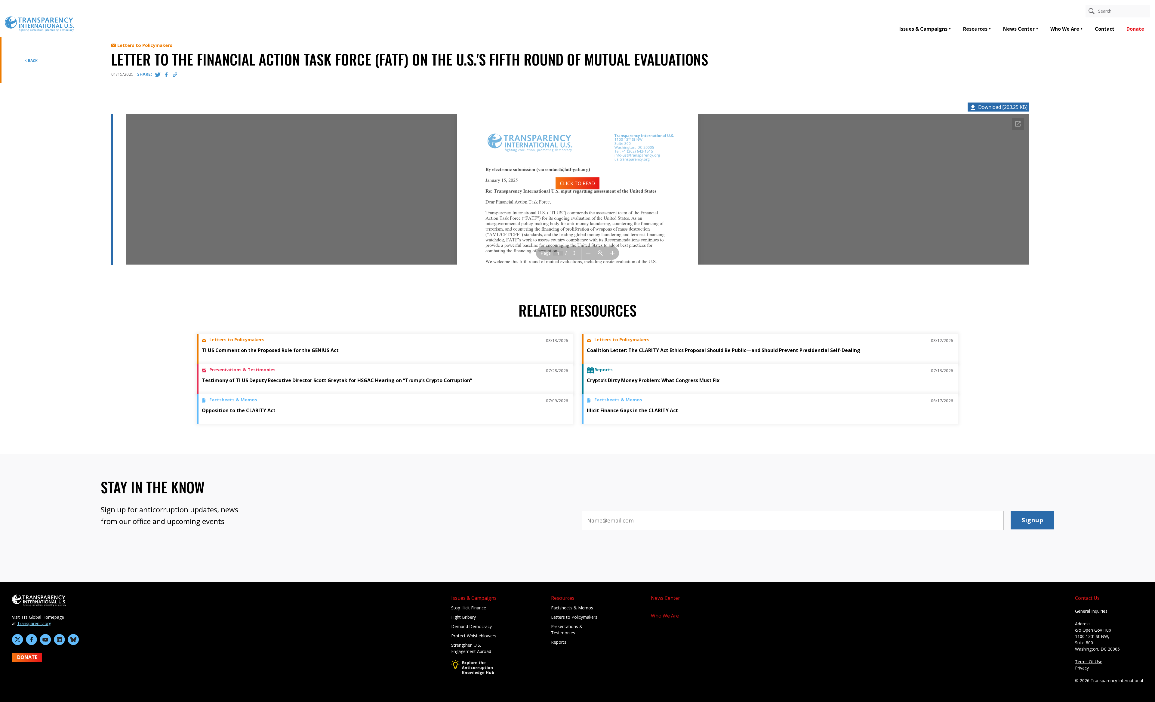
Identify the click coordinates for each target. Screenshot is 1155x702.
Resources (975, 29)
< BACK (31, 60)
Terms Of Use (1088, 661)
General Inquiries (1091, 611)
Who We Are (1064, 29)
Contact (1104, 29)
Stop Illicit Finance (468, 608)
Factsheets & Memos (572, 608)
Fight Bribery (463, 617)
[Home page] (39, 23)
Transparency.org (34, 623)
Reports (558, 642)
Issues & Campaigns (923, 29)
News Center (1019, 29)
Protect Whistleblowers (473, 636)
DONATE (27, 657)
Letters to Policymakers (574, 617)
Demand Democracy (471, 626)
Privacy (1082, 668)
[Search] (1092, 11)
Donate (1135, 29)
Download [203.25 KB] (1002, 107)
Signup (1032, 520)
